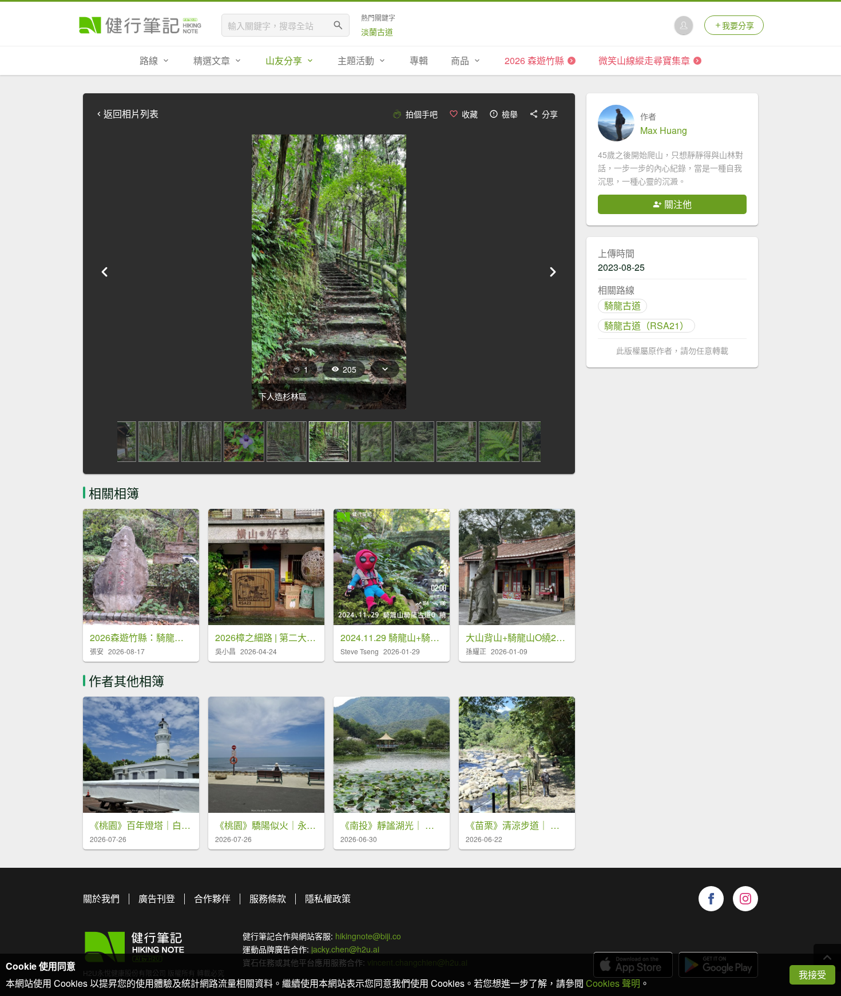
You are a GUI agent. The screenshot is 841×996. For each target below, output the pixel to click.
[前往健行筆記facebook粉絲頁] (711, 898)
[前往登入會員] (684, 25)
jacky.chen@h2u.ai (345, 949)
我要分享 (738, 25)
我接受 (812, 974)
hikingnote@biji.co (368, 936)
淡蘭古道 (377, 31)
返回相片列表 (131, 114)
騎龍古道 (622, 305)
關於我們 (101, 898)
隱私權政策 (328, 898)
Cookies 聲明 (613, 983)
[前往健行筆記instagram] (745, 898)
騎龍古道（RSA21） (646, 325)
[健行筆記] (140, 25)
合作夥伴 (212, 898)
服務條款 (267, 898)
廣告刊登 (156, 898)
